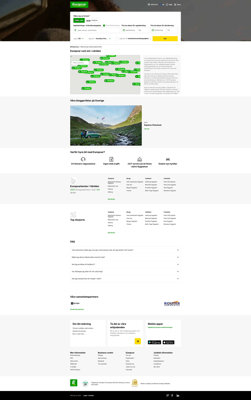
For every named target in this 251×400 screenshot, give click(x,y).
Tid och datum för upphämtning (133, 25)
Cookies (91, 395)
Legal (85, 395)
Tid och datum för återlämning (162, 25)
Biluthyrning (74, 47)
